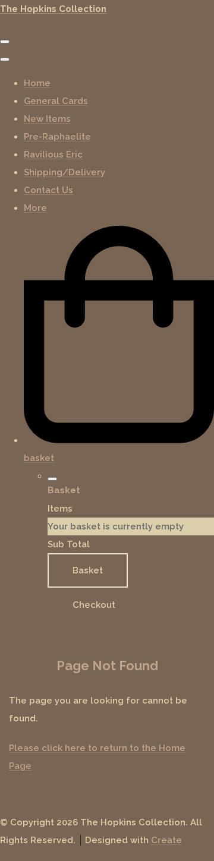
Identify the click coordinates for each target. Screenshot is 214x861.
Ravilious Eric (53, 154)
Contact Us (48, 190)
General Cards (56, 101)
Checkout (94, 605)
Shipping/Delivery (64, 172)
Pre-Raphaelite (57, 136)
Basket (88, 570)
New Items (47, 118)
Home (37, 83)
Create (166, 840)
